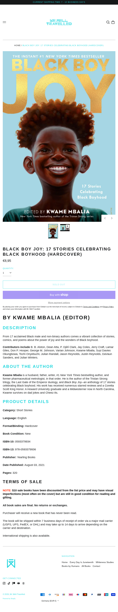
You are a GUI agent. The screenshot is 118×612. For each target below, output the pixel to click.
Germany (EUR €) (49, 601)
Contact (96, 566)
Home (17, 45)
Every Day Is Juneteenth (82, 562)
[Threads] (23, 583)
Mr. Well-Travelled (17, 594)
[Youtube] (18, 583)
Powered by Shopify (9, 598)
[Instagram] (4, 583)
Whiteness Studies (105, 562)
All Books (86, 566)
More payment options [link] (59, 302)
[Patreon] (13, 583)
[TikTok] (9, 583)
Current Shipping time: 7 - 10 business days (59, 2)
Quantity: (8, 268)
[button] (108, 22)
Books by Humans (70, 566)
